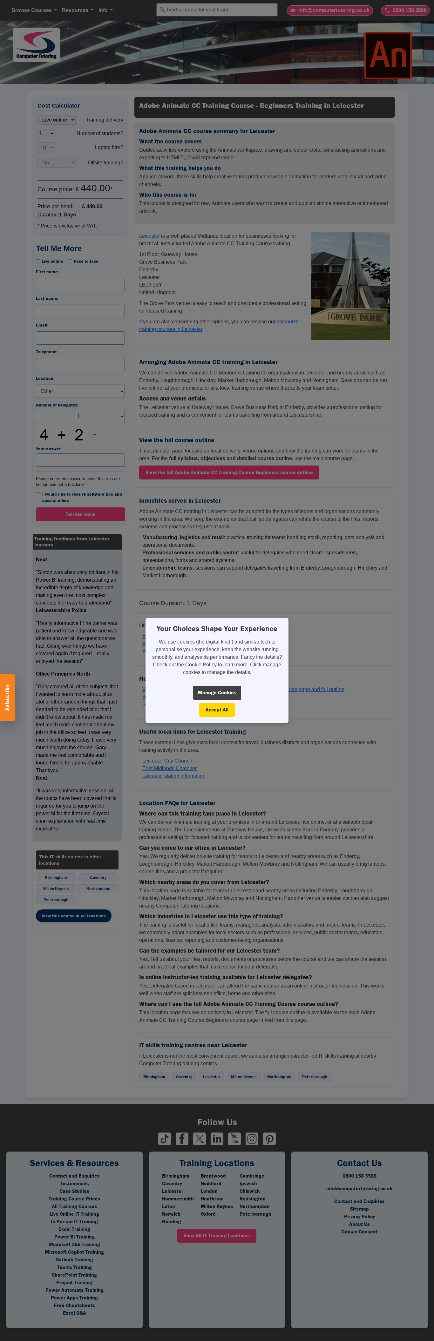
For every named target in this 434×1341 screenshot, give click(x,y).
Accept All (217, 709)
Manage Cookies (217, 692)
